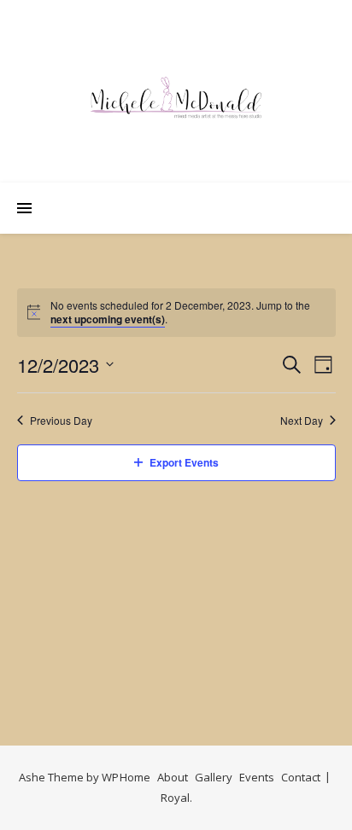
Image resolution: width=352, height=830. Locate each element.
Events (256, 777)
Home (135, 777)
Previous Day (61, 420)
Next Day (301, 420)
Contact (300, 777)
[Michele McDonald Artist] (176, 98)
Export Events (184, 462)
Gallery (213, 777)
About (172, 777)
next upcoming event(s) (107, 319)
